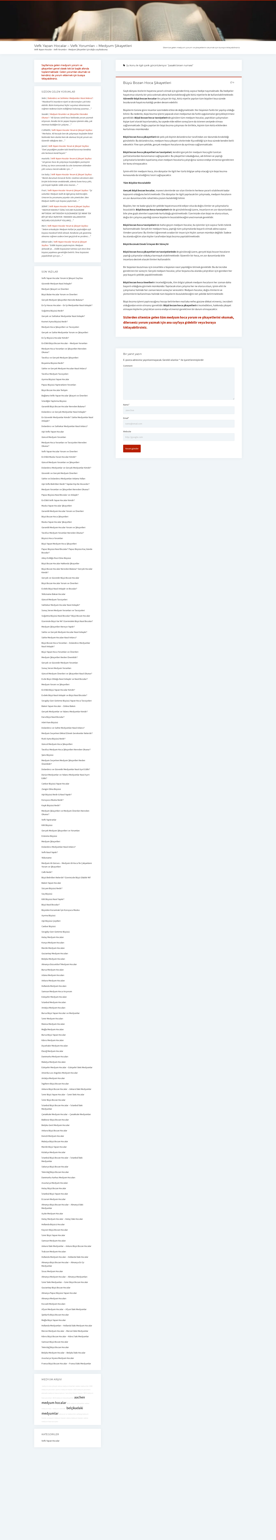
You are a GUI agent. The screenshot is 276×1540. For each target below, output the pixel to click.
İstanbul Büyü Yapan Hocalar (55, 1193)
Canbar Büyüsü (49, 926)
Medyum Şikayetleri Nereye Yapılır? (58, 626)
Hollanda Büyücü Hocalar (53, 1224)
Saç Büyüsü (47, 893)
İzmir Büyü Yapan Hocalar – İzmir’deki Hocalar (63, 1094)
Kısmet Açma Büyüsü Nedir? (55, 321)
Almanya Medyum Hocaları (54, 1298)
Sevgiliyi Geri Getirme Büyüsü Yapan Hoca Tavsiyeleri (67, 700)
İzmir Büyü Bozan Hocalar (53, 1099)
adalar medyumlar (82, 1386)
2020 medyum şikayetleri (75, 1403)
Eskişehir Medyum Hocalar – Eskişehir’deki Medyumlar (67, 1067)
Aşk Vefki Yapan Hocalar (53, 431)
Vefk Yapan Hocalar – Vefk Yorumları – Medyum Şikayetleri (83, 46)
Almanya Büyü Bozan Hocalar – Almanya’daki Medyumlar (62, 1206)
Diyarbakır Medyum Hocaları (55, 1045)
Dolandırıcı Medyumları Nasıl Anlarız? (59, 846)
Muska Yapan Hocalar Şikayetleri (57, 505)
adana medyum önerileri (66, 1386)
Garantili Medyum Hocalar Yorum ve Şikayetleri (63, 527)
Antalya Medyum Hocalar (53, 1078)
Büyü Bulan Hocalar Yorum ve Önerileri (59, 294)
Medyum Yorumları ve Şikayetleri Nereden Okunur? (65, 489)
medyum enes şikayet (49, 1386)
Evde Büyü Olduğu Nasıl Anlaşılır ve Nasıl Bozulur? (65, 679)
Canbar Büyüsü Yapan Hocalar (55, 783)
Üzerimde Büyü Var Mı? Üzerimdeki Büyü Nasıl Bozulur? (67, 621)
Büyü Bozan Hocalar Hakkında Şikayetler (60, 563)
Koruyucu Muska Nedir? (53, 799)
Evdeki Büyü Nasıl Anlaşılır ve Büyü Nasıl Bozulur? (64, 695)
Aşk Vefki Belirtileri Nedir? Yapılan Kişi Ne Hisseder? (66, 484)
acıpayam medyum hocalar (56, 1418)
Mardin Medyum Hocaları (53, 948)
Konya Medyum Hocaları (53, 942)
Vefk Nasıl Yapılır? (50, 852)
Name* (126, 404)
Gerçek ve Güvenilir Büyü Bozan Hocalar (60, 577)
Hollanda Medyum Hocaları (54, 986)
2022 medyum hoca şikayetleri (63, 1398)
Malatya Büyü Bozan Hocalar (55, 1141)
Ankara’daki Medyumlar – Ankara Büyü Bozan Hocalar (66, 1246)
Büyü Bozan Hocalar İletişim (55, 390)
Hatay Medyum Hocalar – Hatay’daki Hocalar (62, 1219)
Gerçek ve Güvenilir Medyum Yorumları (60, 662)
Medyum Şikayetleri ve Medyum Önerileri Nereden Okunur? (65, 812)
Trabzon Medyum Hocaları (54, 1251)
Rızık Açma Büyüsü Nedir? (53, 738)
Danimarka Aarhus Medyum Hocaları (58, 1177)
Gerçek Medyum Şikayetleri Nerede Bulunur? (63, 299)
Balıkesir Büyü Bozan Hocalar (55, 1119)
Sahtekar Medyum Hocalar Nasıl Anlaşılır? (61, 604)
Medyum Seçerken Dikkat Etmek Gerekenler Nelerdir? (67, 733)
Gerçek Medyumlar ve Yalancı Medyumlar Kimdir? (65, 711)
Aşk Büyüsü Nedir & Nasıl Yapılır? (57, 794)
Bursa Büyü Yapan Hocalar (54, 1034)
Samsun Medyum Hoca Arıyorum (57, 991)
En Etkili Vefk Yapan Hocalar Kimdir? (58, 500)
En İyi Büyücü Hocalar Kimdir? (55, 337)
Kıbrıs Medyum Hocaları (53, 1040)
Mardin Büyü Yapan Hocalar (54, 1146)
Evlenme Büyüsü (49, 836)
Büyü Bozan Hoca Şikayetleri (147, 83)
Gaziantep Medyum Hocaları (55, 953)
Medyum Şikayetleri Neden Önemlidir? (60, 657)
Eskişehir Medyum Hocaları (54, 996)
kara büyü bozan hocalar (74, 1393)
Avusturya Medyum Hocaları (55, 1182)
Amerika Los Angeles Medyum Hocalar (60, 1072)
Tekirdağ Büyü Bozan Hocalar (55, 1172)
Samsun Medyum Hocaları (54, 1240)
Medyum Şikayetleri (51, 841)
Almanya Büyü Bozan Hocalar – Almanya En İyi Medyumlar (63, 1264)
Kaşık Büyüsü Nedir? (51, 805)
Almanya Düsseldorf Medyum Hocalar (59, 964)
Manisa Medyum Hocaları (53, 1024)
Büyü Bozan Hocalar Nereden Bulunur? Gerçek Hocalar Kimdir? (67, 570)
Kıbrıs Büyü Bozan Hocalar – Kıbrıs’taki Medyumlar (65, 1336)
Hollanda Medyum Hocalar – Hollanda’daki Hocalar (65, 1256)
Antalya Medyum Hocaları (53, 1007)
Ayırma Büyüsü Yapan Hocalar (55, 379)
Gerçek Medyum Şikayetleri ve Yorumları (61, 830)
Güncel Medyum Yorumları (54, 437)
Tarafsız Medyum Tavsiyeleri (55, 373)
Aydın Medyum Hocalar (52, 1213)
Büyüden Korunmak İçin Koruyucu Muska (61, 910)
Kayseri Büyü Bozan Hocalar (55, 1229)
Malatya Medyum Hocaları (54, 1061)
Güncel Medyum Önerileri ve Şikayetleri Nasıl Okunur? (67, 673)
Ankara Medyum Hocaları (53, 980)
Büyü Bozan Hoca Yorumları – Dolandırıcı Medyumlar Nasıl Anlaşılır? (66, 644)
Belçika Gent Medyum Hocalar (56, 1125)
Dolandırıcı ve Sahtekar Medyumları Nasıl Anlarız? (70, 98)
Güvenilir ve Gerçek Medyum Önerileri (59, 473)
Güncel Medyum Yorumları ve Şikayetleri (60, 462)
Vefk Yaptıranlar (49, 819)
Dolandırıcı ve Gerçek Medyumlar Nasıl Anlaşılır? (64, 411)
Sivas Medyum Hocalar (52, 1271)
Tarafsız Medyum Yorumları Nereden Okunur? (63, 532)
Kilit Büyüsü (47, 825)
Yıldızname (47, 857)
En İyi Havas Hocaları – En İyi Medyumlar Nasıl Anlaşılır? (67, 305)
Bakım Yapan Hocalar (51, 882)
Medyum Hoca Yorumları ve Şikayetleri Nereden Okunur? (64, 350)
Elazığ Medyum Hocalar (52, 1051)
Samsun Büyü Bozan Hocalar (55, 1341)
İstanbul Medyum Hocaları (54, 1002)
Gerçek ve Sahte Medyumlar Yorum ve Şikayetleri (65, 332)
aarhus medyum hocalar (64, 1390)
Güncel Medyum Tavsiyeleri (54, 599)
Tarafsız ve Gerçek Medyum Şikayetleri (60, 357)
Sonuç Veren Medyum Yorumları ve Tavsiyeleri (63, 610)
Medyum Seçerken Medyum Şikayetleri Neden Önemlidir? (63, 762)
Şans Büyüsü (47, 754)
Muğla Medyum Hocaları (53, 1029)
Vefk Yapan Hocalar (51, 1440)
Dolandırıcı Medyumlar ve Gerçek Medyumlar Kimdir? (66, 467)
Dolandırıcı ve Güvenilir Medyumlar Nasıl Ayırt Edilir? (66, 769)
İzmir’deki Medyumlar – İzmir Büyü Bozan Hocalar (65, 1282)
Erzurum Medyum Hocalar (54, 1199)
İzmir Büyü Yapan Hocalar (53, 1235)
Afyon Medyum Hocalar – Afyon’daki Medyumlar (64, 1309)
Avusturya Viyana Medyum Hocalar (58, 1358)
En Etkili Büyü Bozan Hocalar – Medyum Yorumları (64, 343)
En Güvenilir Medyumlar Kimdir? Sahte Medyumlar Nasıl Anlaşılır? (67, 419)
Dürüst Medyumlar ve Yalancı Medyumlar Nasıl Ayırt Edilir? (65, 776)
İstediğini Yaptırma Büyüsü (54, 401)
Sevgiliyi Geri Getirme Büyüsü (56, 931)
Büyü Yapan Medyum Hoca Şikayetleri (59, 543)
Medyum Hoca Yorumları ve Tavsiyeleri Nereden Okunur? (64, 444)
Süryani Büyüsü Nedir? (52, 888)
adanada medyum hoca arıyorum (53, 1393)
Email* (126, 418)
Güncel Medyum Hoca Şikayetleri (57, 744)
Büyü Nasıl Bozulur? (51, 904)
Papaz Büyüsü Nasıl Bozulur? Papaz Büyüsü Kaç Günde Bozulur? (67, 551)
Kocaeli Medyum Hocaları (53, 1303)
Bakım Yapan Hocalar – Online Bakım (58, 706)
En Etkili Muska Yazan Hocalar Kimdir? (59, 456)
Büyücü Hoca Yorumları (52, 538)
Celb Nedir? (47, 872)
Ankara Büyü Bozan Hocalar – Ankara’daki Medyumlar (66, 1089)
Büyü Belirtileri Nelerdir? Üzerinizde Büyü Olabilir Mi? (66, 877)
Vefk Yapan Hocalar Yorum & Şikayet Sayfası (72, 130)
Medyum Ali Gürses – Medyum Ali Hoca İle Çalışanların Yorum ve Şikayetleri (67, 865)
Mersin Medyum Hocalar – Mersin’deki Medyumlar (65, 1331)
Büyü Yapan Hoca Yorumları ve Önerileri (60, 651)
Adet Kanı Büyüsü (50, 722)
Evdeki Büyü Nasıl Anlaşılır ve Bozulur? (59, 588)
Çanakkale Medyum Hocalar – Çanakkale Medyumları (66, 1114)
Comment (127, 365)
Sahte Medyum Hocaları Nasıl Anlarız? (59, 637)
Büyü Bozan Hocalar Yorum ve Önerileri (60, 583)
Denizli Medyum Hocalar (53, 1136)
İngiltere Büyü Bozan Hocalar (55, 1083)
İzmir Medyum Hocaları (52, 1018)
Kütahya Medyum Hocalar (53, 1152)
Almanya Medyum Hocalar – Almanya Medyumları (64, 1276)
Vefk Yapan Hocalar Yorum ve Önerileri (60, 451)
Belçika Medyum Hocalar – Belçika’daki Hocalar (63, 1352)
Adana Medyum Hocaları (53, 975)
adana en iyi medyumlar (67, 1414)
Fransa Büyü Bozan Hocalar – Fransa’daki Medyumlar (66, 1363)
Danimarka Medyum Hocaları (55, 1056)
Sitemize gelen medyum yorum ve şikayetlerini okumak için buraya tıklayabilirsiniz (201, 47)
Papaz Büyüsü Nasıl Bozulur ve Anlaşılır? (60, 494)
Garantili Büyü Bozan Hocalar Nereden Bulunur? (64, 406)
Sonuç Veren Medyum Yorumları (56, 668)
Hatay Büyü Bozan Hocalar (54, 1188)
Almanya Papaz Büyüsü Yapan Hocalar (59, 1293)
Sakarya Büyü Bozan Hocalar (55, 1166)
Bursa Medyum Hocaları (53, 969)
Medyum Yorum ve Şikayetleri (55, 684)
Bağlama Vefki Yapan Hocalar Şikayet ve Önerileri (65, 395)
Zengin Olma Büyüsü (51, 789)
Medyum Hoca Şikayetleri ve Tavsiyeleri (60, 327)
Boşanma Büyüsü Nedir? (53, 363)
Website (127, 431)
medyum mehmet (58, 1409)
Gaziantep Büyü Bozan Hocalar (56, 1287)
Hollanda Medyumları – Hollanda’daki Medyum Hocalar (67, 1325)
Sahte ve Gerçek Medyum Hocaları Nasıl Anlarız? (64, 368)
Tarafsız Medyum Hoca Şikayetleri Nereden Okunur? (66, 749)
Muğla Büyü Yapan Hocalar (54, 1320)
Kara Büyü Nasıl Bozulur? (53, 717)
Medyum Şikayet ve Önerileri (55, 289)
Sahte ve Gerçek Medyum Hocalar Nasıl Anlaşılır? (64, 632)
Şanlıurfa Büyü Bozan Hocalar (55, 1314)
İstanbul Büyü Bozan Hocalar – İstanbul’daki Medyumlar (62, 1107)
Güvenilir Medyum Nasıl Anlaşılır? (57, 283)
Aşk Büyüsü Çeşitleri (51, 920)
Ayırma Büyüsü (48, 915)
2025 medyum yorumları (82, 1390)
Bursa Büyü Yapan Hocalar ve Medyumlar (61, 1013)
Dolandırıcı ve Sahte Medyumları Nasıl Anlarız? (63, 727)
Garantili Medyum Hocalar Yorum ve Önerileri (63, 511)
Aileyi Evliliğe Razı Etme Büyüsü (56, 558)
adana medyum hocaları (74, 1418)
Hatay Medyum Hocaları (53, 937)
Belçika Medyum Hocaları (53, 958)
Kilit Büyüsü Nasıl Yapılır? (53, 899)
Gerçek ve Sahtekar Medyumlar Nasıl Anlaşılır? (63, 316)
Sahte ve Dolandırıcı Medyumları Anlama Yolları (63, 478)
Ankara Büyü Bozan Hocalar (54, 1130)
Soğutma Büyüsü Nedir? (53, 310)
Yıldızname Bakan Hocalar (53, 594)
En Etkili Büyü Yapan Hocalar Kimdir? (58, 689)
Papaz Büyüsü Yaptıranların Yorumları (59, 384)
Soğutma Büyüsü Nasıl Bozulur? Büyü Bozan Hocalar (66, 615)
